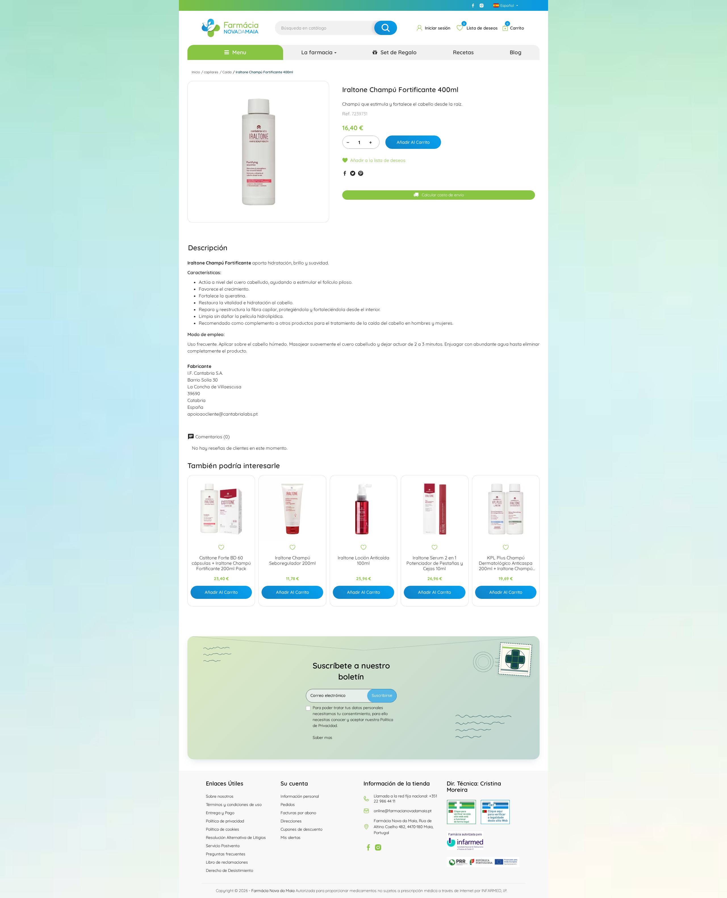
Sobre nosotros (219, 796)
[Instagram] (481, 5)
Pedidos (288, 804)
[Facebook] (473, 5)
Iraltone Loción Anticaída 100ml (363, 560)
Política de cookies (222, 829)
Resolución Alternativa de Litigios (236, 837)
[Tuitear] (352, 173)
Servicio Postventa (222, 845)
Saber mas (322, 737)
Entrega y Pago (220, 812)
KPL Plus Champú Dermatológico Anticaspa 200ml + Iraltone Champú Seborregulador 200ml (505, 563)
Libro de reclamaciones (227, 862)
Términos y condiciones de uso (234, 804)
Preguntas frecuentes (225, 854)
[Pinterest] (360, 173)
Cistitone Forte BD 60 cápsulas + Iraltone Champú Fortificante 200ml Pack (221, 563)
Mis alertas (290, 837)
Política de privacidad (225, 821)
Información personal (300, 796)
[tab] (207, 247)
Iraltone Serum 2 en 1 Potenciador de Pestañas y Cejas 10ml (434, 563)
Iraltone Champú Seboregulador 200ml (292, 560)
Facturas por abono (298, 812)
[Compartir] (344, 173)
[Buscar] (385, 28)
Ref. (346, 113)
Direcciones (291, 821)
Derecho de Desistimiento (229, 870)
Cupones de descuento (301, 829)
